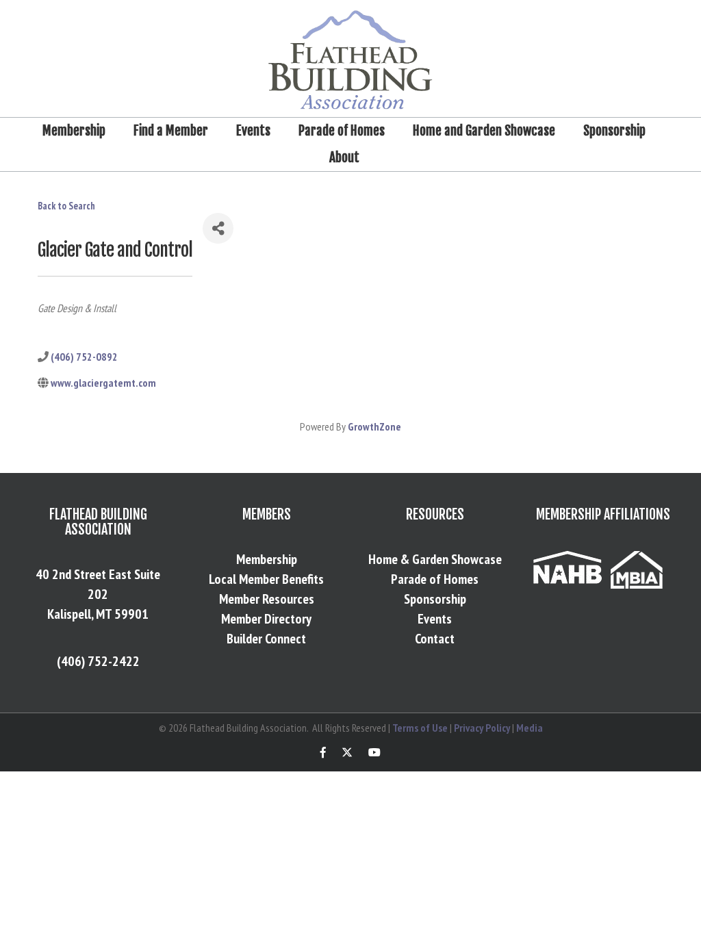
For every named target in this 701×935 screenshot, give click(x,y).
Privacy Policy (482, 727)
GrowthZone (374, 426)
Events (253, 131)
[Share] (218, 228)
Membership (73, 131)
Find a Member (170, 131)
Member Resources (266, 599)
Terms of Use (420, 727)
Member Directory (266, 619)
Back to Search (66, 205)
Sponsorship (614, 131)
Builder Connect (266, 639)
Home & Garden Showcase (435, 559)
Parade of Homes (341, 131)
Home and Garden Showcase (484, 131)
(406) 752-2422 (98, 661)
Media (529, 727)
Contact (435, 639)
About (344, 157)
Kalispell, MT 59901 (98, 614)
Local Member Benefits (266, 579)
